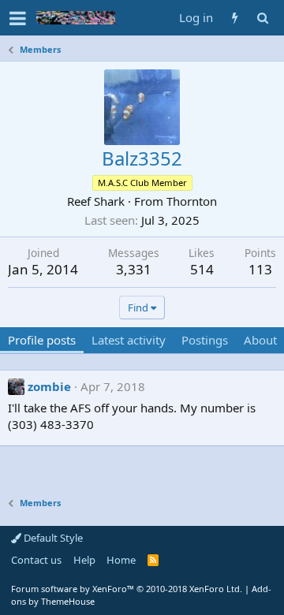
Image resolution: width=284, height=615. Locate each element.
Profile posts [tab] (42, 340)
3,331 (133, 269)
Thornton (191, 201)
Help (84, 560)
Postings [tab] (204, 340)
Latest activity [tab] (129, 340)
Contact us (36, 560)
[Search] (262, 17)
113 (260, 269)
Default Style (52, 538)
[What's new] (234, 17)
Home (121, 560)
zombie (49, 386)
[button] (17, 18)
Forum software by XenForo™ (126, 588)
